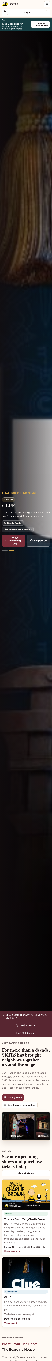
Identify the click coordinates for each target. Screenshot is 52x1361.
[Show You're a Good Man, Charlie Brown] (5, 550)
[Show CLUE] (11, 550)
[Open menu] (47, 4)
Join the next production (21, 1105)
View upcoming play (15, 540)
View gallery (15, 1097)
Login (27, 12)
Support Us (40, 540)
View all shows (26, 1173)
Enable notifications (42, 24)
